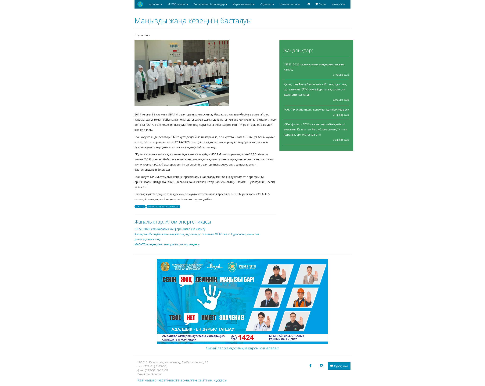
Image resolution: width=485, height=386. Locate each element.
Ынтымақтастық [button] (289, 4)
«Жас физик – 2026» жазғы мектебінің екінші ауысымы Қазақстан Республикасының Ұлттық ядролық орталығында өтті (315, 129)
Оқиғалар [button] (266, 4)
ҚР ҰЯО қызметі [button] (177, 4)
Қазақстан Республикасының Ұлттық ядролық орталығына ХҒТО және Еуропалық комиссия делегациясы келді (315, 89)
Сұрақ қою (340, 366)
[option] (206, 73)
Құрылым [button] (154, 4)
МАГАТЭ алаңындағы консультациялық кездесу (316, 109)
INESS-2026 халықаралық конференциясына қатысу (170, 229)
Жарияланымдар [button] (243, 4)
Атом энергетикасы (188, 221)
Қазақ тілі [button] (337, 4)
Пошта (322, 4)
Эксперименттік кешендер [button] (209, 4)
